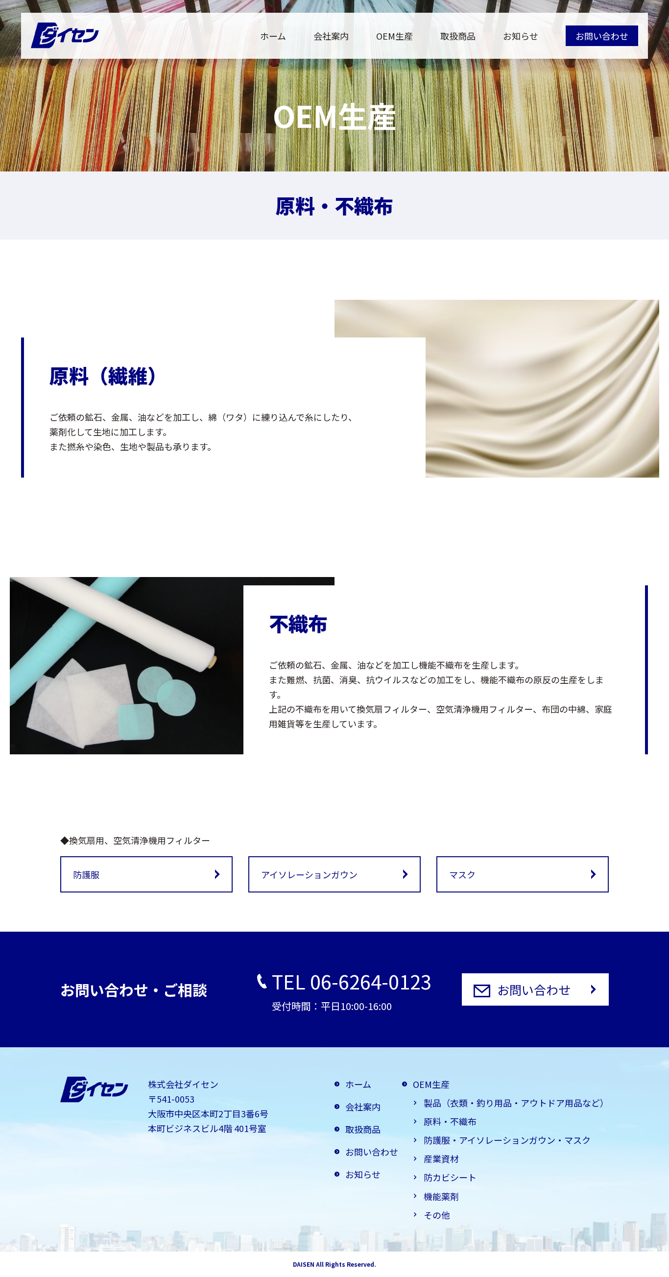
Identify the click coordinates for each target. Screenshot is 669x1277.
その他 (437, 1214)
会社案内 (331, 35)
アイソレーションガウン (309, 874)
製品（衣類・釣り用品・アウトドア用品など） (516, 1102)
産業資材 (441, 1158)
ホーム (273, 35)
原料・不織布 (450, 1121)
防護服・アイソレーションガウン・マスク (507, 1139)
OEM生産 (394, 35)
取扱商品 (458, 35)
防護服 (86, 874)
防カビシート (450, 1177)
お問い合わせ (601, 35)
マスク (462, 874)
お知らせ (520, 35)
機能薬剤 (441, 1196)
